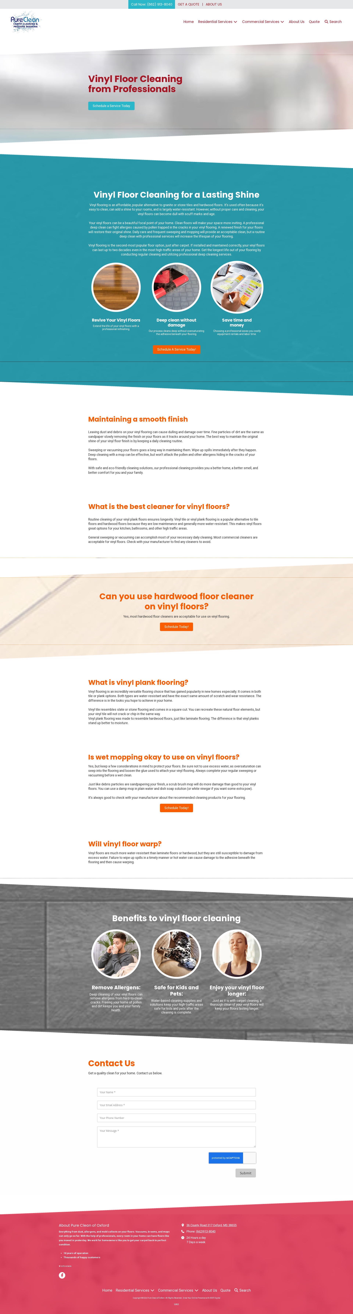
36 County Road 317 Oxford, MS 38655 (211, 1225)
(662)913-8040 (205, 1231)
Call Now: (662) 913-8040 (151, 4)
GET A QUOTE (188, 4)
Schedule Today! (176, 627)
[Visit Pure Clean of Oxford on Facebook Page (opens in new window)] (62, 1275)
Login (176, 1304)
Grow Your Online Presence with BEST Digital (201, 1298)
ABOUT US (214, 4)
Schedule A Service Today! (176, 349)
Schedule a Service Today (111, 106)
